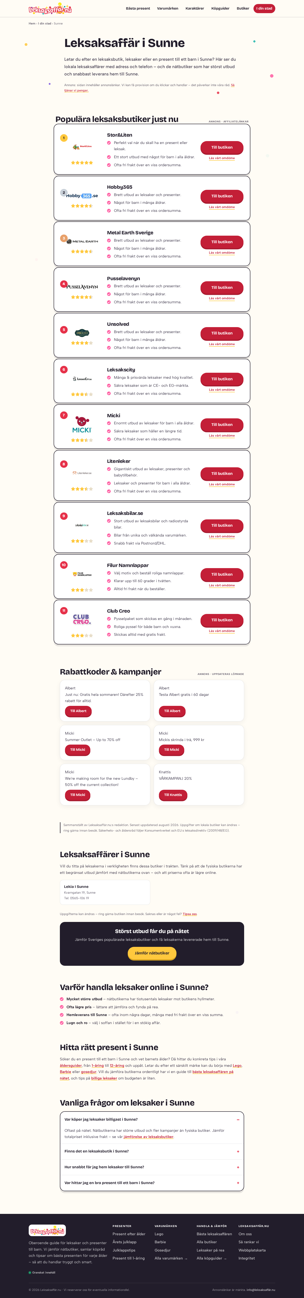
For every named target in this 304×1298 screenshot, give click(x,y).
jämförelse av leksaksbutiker (148, 1136)
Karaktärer (195, 8)
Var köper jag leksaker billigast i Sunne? (101, 1119)
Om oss (245, 1234)
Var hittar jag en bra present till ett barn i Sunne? (109, 1183)
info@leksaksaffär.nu (261, 1290)
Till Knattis (173, 795)
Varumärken (167, 8)
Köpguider (220, 8)
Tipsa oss (190, 914)
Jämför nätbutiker (152, 953)
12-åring (117, 1065)
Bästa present (138, 8)
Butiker (243, 8)
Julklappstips (124, 1250)
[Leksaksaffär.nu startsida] (50, 8)
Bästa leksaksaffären (214, 1234)
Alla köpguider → (212, 1258)
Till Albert (78, 711)
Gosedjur (162, 1250)
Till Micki (77, 749)
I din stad (264, 8)
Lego (237, 1065)
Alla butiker (207, 1242)
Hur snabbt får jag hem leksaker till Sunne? (104, 1167)
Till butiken (222, 147)
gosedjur (88, 1071)
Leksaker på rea (210, 1250)
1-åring (98, 1065)
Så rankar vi (249, 1242)
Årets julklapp (124, 1242)
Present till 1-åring (129, 1258)
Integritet (247, 1258)
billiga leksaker (104, 1078)
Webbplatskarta (252, 1250)
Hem (32, 23)
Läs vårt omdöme (222, 158)
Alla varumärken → (171, 1258)
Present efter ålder (129, 1234)
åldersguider (71, 1065)
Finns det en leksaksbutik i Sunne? (97, 1151)
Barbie (65, 1071)
